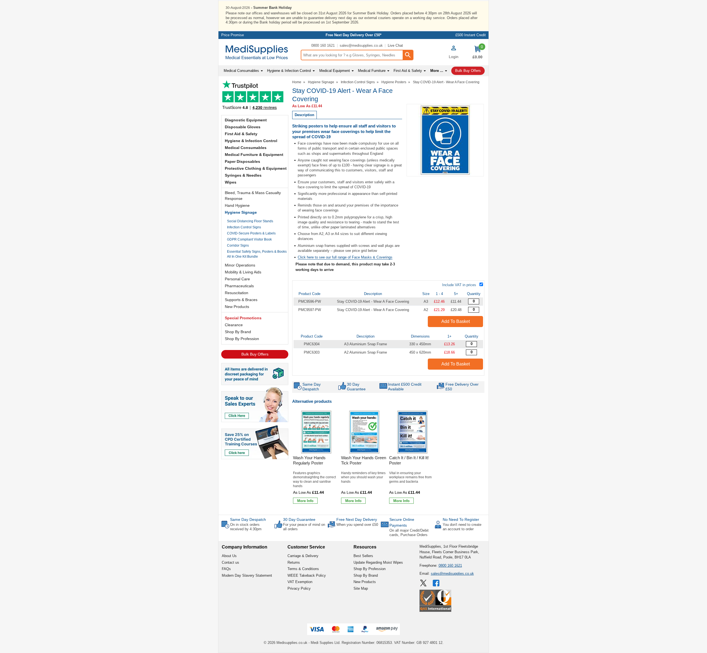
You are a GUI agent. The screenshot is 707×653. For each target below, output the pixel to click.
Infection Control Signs (244, 227)
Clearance (234, 325)
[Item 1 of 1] (445, 140)
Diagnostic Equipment (246, 120)
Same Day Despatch (248, 519)
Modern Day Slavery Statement (247, 575)
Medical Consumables (246, 147)
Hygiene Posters (393, 82)
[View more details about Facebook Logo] (436, 583)
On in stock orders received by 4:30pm (246, 527)
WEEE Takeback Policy (306, 575)
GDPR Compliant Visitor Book (249, 239)
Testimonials (254, 96)
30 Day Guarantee (299, 519)
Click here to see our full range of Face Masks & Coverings (345, 257)
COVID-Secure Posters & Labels (251, 233)
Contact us (230, 562)
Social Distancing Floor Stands (250, 221)
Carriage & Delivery (302, 556)
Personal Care (237, 279)
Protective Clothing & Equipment (256, 168)
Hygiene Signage (241, 212)
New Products (237, 306)
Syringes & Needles (243, 175)
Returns (293, 562)
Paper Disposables (242, 161)
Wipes (230, 182)
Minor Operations (240, 265)
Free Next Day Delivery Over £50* (353, 35)
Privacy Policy (299, 588)
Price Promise (232, 35)
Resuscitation (236, 293)
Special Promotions (243, 318)
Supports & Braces (241, 299)
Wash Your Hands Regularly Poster (309, 460)
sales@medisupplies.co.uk (361, 45)
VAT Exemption (299, 582)
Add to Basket (455, 321)
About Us (229, 556)
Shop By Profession (242, 338)
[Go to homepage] (259, 52)
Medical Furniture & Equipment (254, 154)
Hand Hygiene (237, 205)
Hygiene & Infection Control (251, 141)
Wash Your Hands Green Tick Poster (363, 460)
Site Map (361, 588)
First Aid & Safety (241, 134)
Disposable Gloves (242, 127)
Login (453, 56)
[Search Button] (408, 55)
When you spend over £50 (357, 525)
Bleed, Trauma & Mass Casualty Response (253, 195)
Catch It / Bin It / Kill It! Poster (409, 460)
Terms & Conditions (303, 569)
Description (304, 115)
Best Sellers (363, 556)
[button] (453, 53)
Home (296, 82)
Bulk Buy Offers (254, 354)
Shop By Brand (238, 332)
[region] (316, 432)
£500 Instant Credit (470, 35)
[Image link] (254, 441)
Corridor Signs (238, 245)
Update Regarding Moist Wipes (378, 562)
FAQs (226, 569)
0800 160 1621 (323, 45)
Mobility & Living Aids (243, 272)
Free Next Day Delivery (356, 519)
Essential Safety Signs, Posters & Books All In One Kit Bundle (257, 254)
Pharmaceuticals (239, 286)
